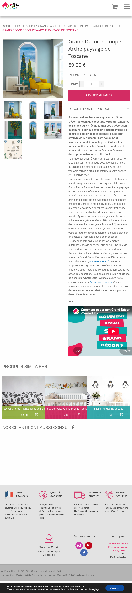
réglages (96, 589)
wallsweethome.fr (99, 261)
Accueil (8, 26)
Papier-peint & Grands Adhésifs (40, 26)
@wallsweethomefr (101, 282)
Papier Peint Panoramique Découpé (92, 26)
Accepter (114, 587)
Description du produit (89, 109)
